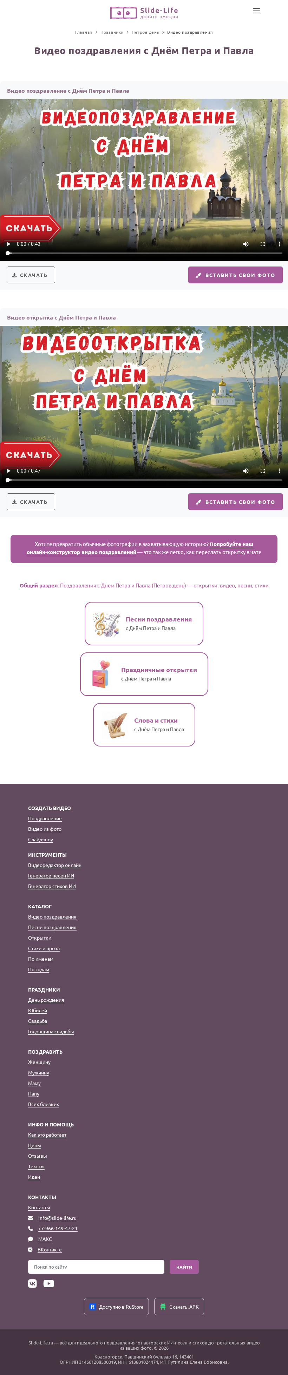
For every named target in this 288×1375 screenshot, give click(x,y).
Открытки (39, 937)
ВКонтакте (50, 1249)
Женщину (39, 1062)
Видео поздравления (52, 916)
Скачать (34, 275)
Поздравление (45, 818)
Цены (34, 1145)
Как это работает (47, 1134)
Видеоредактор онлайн (54, 865)
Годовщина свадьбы (51, 1031)
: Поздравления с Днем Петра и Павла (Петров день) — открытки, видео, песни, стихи (144, 585)
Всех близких (43, 1104)
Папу (33, 1093)
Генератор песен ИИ (51, 875)
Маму (34, 1083)
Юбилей (37, 1010)
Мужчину (38, 1072)
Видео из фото (44, 828)
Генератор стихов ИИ (52, 886)
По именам (40, 958)
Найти (184, 1267)
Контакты (39, 1207)
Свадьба (37, 1021)
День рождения (46, 999)
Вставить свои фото (240, 275)
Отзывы (37, 1155)
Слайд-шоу (40, 839)
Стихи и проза (44, 948)
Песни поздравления (52, 927)
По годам (38, 969)
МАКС (45, 1239)
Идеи (34, 1176)
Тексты (36, 1166)
